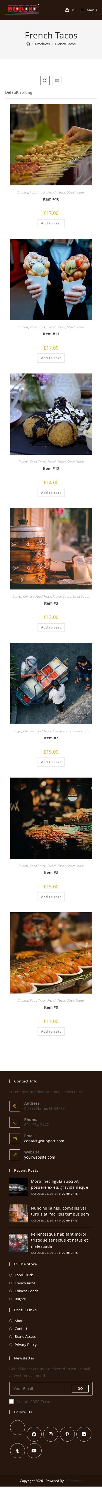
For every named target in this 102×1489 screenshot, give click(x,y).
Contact (21, 1328)
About (20, 1320)
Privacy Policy (26, 1344)
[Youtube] (34, 1450)
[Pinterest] (67, 1434)
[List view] (57, 80)
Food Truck (38, 192)
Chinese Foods (26, 1290)
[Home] (28, 43)
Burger (17, 596)
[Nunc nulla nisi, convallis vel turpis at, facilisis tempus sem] (18, 1213)
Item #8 (51, 872)
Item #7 (51, 737)
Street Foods (75, 192)
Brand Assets (25, 1336)
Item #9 (51, 1007)
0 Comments (68, 1193)
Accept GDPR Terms (34, 1401)
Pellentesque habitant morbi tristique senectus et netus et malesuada (59, 1240)
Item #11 (51, 333)
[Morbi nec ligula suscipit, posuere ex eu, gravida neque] (18, 1187)
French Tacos (65, 43)
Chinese (23, 192)
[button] (80, 110)
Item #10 (51, 199)
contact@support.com (44, 1140)
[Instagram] (50, 1434)
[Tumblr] (17, 1450)
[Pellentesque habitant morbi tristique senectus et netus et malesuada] (18, 1243)
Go (80, 1388)
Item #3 (51, 603)
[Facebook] (34, 1434)
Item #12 (51, 468)
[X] (17, 1427)
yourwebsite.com (39, 1157)
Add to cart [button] (51, 223)
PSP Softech (73, 1480)
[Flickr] (83, 1434)
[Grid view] (45, 80)
